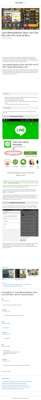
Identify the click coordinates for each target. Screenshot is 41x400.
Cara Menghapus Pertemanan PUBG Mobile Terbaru (20, 279)
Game (4, 282)
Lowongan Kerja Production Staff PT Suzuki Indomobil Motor (14, 383)
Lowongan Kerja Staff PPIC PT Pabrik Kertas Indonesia (13, 388)
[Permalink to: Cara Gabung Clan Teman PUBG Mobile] (8, 273)
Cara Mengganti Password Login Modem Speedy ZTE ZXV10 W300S (17, 284)
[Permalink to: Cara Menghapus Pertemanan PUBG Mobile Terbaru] (20, 273)
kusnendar (4, 309)
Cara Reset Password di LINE (15, 199)
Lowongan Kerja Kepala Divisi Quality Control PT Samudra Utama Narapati (17, 381)
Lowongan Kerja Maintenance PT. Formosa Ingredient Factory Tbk (15, 385)
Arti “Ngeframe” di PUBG (31, 276)
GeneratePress (26, 398)
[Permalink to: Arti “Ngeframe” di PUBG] (33, 272)
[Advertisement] (20, 48)
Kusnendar (19, 3)
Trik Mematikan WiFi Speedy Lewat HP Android (12, 286)
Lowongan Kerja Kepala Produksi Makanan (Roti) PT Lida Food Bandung (16, 387)
